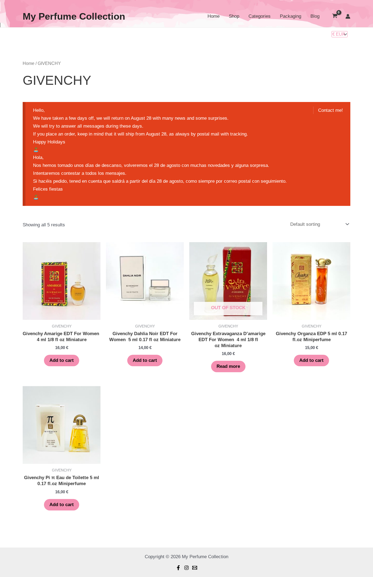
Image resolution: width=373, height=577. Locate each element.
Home (214, 16)
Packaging (290, 16)
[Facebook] (178, 567)
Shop (234, 16)
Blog (314, 16)
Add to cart (61, 360)
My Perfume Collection (74, 16)
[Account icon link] (347, 16)
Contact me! (330, 110)
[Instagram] (186, 567)
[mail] (194, 567)
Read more (228, 366)
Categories (259, 16)
